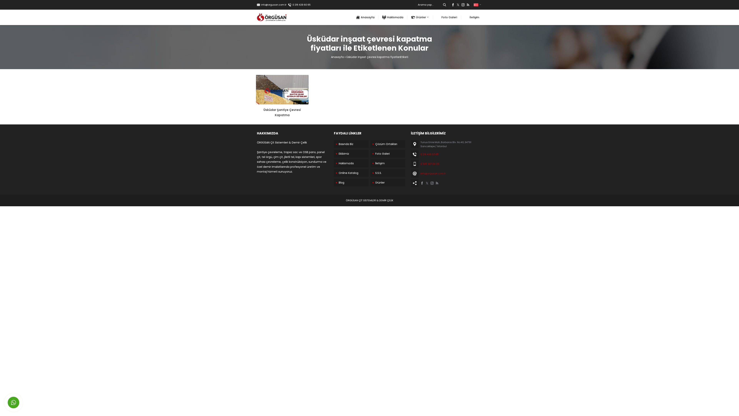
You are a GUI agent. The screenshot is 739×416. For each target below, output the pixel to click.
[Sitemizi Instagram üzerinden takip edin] (463, 4)
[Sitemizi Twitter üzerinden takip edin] (458, 4)
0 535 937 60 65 (429, 163)
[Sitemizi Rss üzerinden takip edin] (468, 4)
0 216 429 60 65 (302, 4)
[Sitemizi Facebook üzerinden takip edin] (453, 4)
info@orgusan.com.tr (273, 4)
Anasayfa (337, 57)
